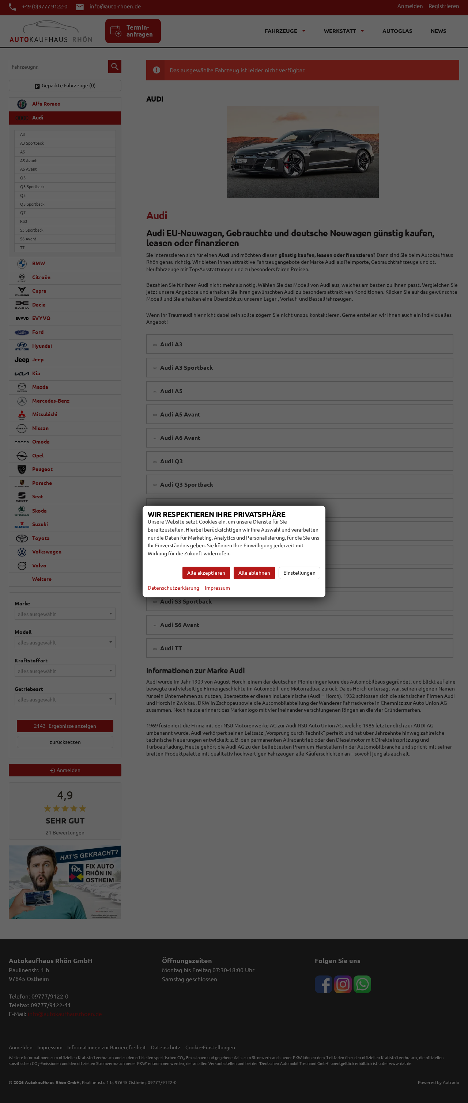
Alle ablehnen (254, 573)
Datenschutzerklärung (173, 588)
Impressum (217, 588)
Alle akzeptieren (206, 573)
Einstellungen (299, 573)
